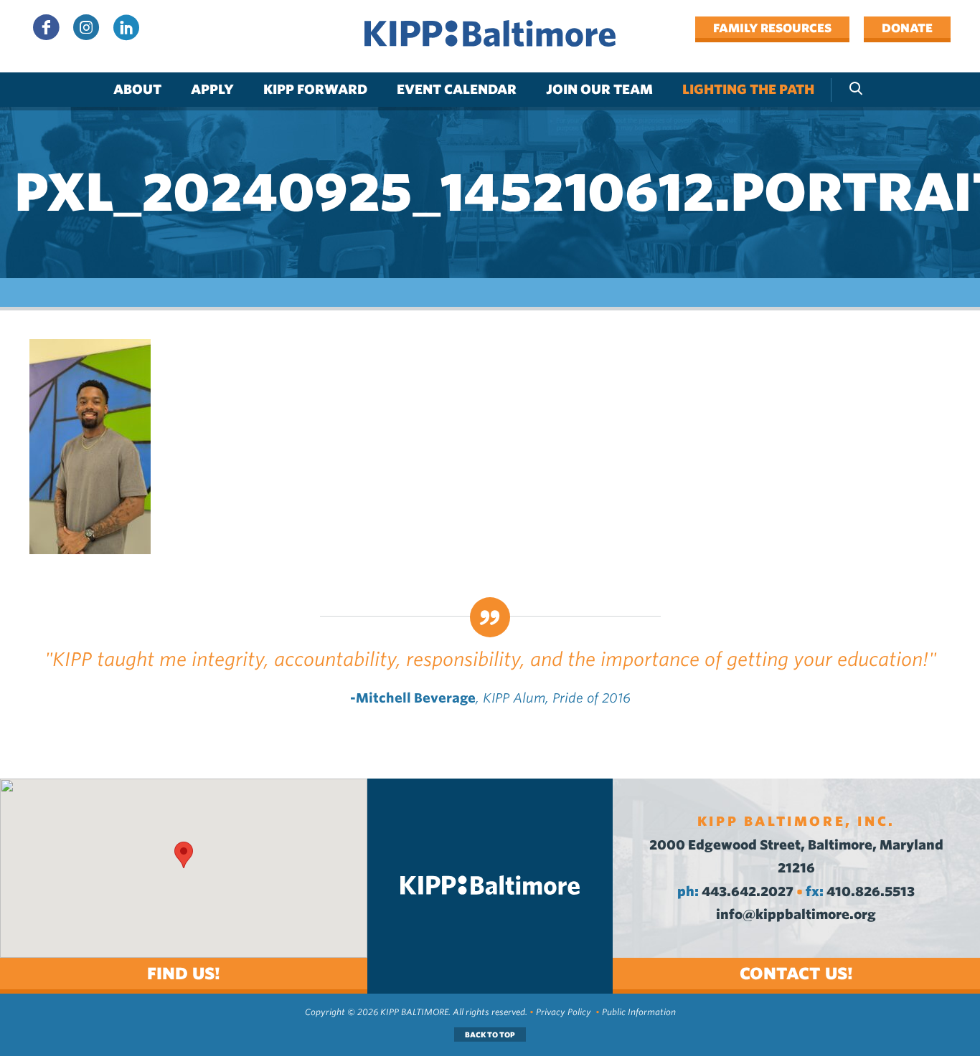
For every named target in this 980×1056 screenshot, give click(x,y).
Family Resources (772, 28)
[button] (183, 855)
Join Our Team (599, 89)
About (137, 89)
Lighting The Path (748, 89)
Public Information (639, 1012)
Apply (212, 89)
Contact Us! (796, 973)
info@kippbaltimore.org (796, 914)
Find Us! (183, 973)
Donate (907, 28)
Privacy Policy (563, 1012)
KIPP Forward (315, 89)
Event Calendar (457, 89)
